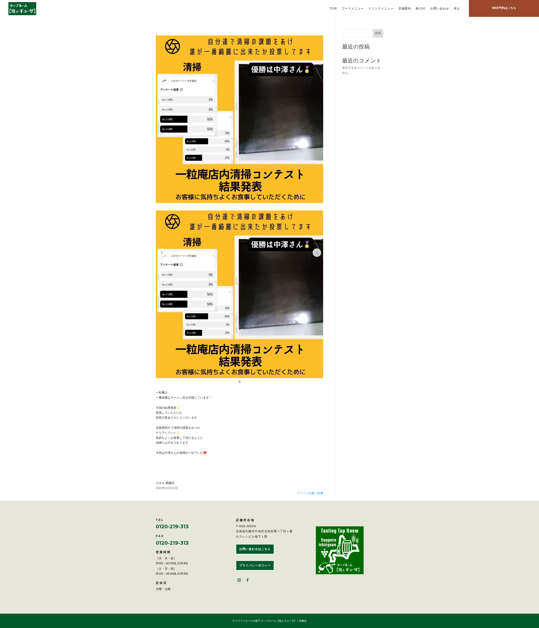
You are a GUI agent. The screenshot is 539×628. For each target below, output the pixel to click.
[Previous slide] (162, 252)
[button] (240, 382)
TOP (333, 8)
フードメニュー (353, 8)
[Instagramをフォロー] (239, 580)
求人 (457, 8)
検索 (378, 33)
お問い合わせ (439, 8)
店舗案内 (404, 8)
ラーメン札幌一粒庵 (310, 493)
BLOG (421, 8)
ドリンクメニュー (381, 8)
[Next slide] (317, 252)
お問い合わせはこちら (255, 549)
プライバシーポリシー (255, 565)
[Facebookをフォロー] (247, 580)
